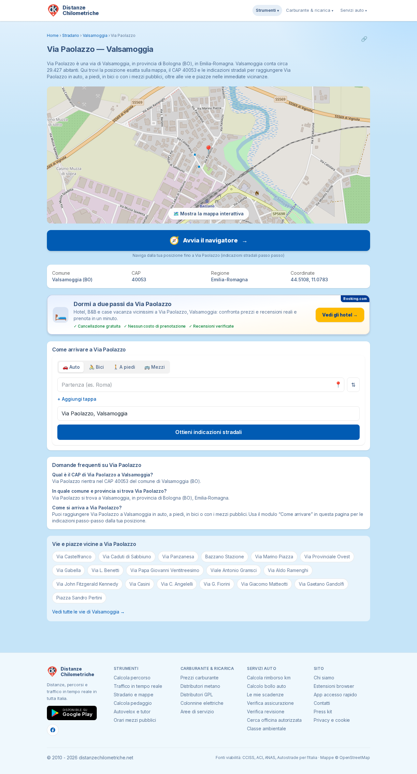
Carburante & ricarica (309, 10)
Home (53, 35)
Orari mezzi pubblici (135, 720)
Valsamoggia (95, 35)
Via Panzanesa (178, 556)
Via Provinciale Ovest (327, 556)
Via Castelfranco (74, 556)
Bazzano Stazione (224, 556)
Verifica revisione (265, 711)
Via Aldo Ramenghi (288, 570)
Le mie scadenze (265, 694)
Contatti (322, 703)
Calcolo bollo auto (266, 686)
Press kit (323, 711)
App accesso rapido (335, 694)
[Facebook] (53, 730)
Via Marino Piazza (274, 556)
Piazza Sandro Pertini (79, 597)
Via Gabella (68, 570)
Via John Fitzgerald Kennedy (87, 584)
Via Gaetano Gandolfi (321, 584)
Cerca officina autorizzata (274, 720)
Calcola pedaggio (133, 703)
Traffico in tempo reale (138, 686)
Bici (96, 367)
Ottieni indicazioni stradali (208, 432)
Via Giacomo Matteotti (264, 584)
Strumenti (267, 10)
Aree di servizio (197, 711)
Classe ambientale (266, 728)
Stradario (70, 35)
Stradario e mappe (133, 694)
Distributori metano (200, 686)
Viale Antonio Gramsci (233, 570)
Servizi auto (353, 10)
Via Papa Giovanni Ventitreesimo (165, 570)
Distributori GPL (196, 694)
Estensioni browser (334, 686)
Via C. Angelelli (177, 584)
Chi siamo (324, 677)
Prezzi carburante (199, 677)
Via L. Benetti (105, 570)
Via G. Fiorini (217, 584)
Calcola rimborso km (268, 677)
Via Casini (139, 584)
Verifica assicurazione (270, 703)
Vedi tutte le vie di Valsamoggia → (88, 611)
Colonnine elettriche (201, 703)
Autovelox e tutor (132, 711)
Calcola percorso (132, 677)
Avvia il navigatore (208, 240)
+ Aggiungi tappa (76, 399)
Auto (71, 367)
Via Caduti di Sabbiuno (127, 556)
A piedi (124, 367)
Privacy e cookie (332, 720)
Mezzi (154, 367)
